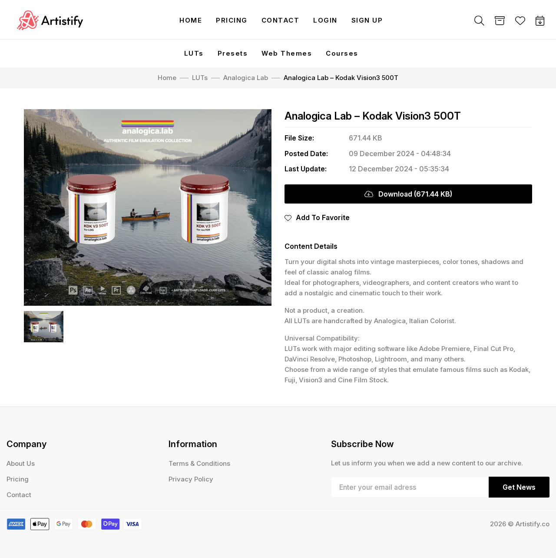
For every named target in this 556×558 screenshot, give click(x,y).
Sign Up (367, 20)
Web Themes (286, 53)
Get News (519, 487)
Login (325, 20)
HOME (190, 20)
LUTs (194, 53)
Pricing (232, 20)
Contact (280, 20)
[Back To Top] (531, 533)
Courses (342, 53)
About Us (21, 463)
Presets (233, 53)
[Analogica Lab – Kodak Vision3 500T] (147, 207)
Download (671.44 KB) (412, 194)
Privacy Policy (191, 479)
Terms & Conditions (199, 463)
